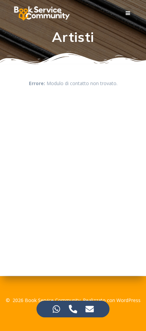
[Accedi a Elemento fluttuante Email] (89, 309)
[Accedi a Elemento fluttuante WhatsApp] (56, 309)
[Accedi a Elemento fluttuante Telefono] (73, 309)
